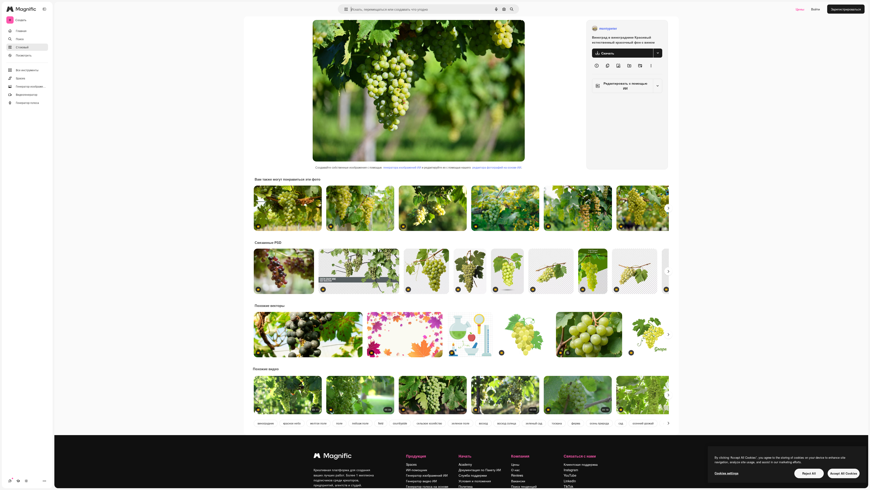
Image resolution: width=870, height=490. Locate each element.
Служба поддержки (473, 475)
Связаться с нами (580, 456)
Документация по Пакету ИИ (480, 470)
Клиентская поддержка (581, 464)
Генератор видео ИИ (421, 481)
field (380, 423)
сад (621, 423)
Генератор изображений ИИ (427, 475)
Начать (465, 456)
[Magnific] (333, 456)
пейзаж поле (360, 423)
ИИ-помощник (416, 470)
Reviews (517, 475)
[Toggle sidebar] (44, 9)
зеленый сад (534, 423)
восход (483, 423)
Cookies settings (726, 473)
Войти (815, 9)
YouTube (570, 475)
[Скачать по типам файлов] (657, 53)
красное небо (292, 423)
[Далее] (668, 208)
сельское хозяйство (429, 423)
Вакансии (518, 481)
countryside (400, 423)
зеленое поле (460, 423)
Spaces (411, 464)
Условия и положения (475, 481)
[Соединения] (10, 481)
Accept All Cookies (843, 473)
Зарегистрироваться (846, 9)
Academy (465, 464)
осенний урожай (643, 423)
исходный (343, 28)
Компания (520, 456)
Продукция (416, 456)
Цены (800, 9)
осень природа (599, 423)
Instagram (571, 470)
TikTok (568, 486)
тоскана (557, 423)
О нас (515, 470)
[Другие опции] (650, 65)
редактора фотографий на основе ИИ (496, 167)
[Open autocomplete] (344, 9)
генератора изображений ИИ (402, 167)
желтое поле (318, 423)
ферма (575, 423)
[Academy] (18, 481)
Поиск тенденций (524, 486)
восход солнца (506, 423)
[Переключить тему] (26, 481)
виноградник (266, 423)
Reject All (809, 473)
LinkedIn (570, 481)
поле (339, 423)
